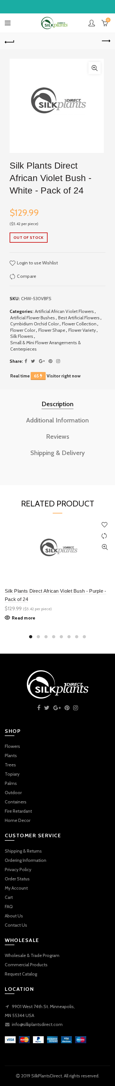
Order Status (17, 879)
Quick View (104, 547)
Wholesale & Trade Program (32, 955)
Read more (23, 618)
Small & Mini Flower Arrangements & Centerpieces (45, 346)
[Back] (10, 41)
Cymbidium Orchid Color (34, 324)
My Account (16, 888)
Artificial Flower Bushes (32, 318)
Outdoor (13, 792)
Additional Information (57, 420)
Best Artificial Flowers (79, 318)
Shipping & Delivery (57, 453)
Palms (11, 783)
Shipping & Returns (23, 851)
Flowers (12, 746)
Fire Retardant (18, 811)
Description (57, 404)
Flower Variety (82, 330)
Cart (9, 897)
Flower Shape (51, 330)
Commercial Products (26, 965)
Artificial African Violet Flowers (64, 311)
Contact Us (16, 925)
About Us (14, 916)
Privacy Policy (18, 869)
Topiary (12, 774)
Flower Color (22, 330)
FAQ (9, 906)
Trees (10, 765)
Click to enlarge (94, 68)
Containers (16, 802)
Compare (26, 276)
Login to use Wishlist (37, 263)
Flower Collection (79, 324)
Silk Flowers (21, 336)
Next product (105, 41)
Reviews (57, 436)
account (91, 23)
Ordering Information (25, 860)
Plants (11, 755)
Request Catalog (21, 974)
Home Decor (17, 820)
